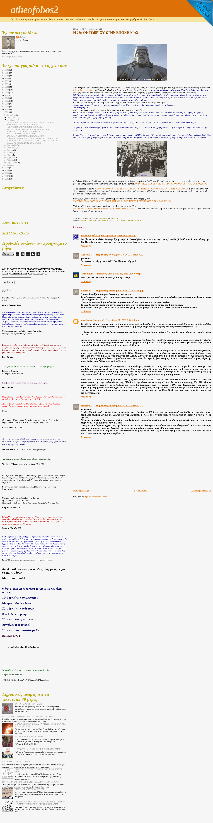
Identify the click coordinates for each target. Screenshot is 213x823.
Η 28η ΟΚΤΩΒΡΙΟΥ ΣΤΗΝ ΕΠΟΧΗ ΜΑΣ (22, 124)
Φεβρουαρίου (12, 163)
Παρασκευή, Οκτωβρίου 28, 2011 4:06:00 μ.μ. (119, 405)
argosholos (86, 320)
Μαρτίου (10, 160)
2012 (7, 109)
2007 (7, 176)
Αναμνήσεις (83, 220)
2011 (7, 112)
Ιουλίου (10, 150)
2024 (7, 76)
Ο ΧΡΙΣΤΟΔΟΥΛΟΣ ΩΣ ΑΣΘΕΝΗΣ (16, 762)
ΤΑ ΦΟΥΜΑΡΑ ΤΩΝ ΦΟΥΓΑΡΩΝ (28, 704)
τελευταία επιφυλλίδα (82, 90)
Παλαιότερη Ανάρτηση (201, 491)
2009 (7, 170)
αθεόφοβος (86, 254)
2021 (7, 84)
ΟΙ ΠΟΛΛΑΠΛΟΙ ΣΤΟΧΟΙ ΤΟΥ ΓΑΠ (30, 789)
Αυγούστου (11, 148)
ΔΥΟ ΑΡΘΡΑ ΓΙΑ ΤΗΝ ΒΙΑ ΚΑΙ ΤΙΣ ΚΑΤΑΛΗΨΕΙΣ (25, 136)
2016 (7, 98)
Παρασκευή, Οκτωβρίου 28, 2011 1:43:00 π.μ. (119, 254)
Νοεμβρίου (11, 117)
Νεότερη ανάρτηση (81, 491)
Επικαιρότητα (101, 220)
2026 (7, 70)
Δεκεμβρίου (11, 115)
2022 (7, 81)
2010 (7, 168)
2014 (7, 104)
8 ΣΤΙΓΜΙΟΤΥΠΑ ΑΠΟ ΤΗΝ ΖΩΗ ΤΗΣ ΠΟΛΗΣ (24, 127)
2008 (7, 173)
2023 (7, 78)
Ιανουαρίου (11, 165)
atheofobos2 (34, 9)
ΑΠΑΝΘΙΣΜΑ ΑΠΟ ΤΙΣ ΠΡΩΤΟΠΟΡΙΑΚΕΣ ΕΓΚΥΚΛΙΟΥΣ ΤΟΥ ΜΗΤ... (33, 141)
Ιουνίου (10, 153)
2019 (7, 90)
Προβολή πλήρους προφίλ (13, 57)
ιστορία (115, 220)
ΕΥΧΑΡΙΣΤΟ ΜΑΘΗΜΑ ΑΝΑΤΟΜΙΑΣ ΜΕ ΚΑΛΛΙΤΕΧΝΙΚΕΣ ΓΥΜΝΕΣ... (34, 138)
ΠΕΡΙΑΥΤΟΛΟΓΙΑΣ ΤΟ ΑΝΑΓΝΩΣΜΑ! (21, 134)
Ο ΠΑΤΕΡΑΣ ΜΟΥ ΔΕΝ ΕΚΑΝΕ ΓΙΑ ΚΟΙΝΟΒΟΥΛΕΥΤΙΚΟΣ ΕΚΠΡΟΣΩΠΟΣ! (171, 184)
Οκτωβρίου (11, 120)
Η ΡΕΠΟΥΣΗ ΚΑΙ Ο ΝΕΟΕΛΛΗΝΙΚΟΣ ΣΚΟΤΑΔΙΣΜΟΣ (37, 749)
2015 (7, 101)
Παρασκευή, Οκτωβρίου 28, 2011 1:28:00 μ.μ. (116, 320)
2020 (7, 87)
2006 (7, 179)
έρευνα (109, 220)
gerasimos (86, 235)
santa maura (87, 273)
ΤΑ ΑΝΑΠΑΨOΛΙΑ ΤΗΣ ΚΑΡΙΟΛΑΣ (30, 736)
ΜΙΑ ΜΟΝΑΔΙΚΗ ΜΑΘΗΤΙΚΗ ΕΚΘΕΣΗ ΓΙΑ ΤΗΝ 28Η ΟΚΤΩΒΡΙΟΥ (105, 209)
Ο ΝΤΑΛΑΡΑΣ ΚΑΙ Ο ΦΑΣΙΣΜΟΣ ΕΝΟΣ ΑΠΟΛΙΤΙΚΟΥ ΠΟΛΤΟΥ (29, 717)
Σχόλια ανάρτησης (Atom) (96, 497)
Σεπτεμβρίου (12, 145)
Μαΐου (9, 155)
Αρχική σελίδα (140, 491)
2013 (7, 107)
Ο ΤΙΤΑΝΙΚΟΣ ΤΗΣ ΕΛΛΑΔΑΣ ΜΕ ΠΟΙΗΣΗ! (23, 131)
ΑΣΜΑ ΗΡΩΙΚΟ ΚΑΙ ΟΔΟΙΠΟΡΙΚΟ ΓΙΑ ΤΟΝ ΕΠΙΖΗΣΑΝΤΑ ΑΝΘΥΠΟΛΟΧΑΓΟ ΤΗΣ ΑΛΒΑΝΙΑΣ (141, 189)
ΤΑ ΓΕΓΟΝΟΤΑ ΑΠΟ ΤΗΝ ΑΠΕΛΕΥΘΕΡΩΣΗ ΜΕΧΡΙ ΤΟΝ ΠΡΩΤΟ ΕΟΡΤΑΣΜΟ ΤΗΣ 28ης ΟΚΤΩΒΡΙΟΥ (122, 201)
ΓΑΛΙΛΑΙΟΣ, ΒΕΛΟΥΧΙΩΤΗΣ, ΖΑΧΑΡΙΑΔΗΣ (24, 143)
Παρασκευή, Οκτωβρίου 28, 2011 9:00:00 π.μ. (117, 273)
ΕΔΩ (47, 679)
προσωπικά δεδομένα (133, 220)
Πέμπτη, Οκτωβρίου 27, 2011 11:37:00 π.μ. (114, 235)
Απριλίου (11, 158)
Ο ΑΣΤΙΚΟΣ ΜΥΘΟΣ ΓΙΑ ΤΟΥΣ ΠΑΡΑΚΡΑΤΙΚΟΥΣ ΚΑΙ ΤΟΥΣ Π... (31, 129)
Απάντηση (86, 246)
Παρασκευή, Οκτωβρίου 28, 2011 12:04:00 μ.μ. (120, 290)
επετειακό (92, 220)
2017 (7, 95)
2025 (7, 73)
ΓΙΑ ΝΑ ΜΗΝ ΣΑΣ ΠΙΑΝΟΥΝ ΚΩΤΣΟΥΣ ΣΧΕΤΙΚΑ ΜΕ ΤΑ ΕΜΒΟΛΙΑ (30, 782)
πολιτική (122, 220)
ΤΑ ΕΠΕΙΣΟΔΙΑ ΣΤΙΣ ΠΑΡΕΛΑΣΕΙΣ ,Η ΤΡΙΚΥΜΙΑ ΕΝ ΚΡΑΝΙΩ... (31, 122)
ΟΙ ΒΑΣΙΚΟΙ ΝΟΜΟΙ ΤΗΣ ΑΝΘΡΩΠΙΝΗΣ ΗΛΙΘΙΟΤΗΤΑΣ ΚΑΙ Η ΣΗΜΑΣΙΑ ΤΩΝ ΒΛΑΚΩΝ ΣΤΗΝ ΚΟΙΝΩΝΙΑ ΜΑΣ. (40, 803)
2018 (7, 93)
